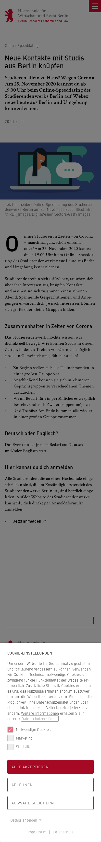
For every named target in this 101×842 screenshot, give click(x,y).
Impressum (37, 831)
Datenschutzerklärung (39, 718)
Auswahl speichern (33, 802)
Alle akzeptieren (30, 766)
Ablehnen (22, 784)
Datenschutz (63, 831)
